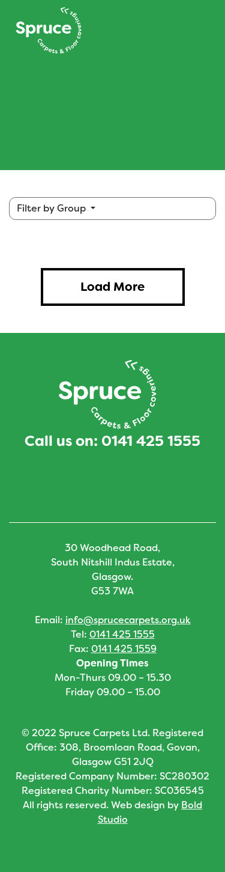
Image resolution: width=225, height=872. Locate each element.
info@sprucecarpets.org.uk (128, 620)
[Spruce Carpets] (48, 30)
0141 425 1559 (124, 648)
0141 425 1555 (150, 441)
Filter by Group (52, 208)
